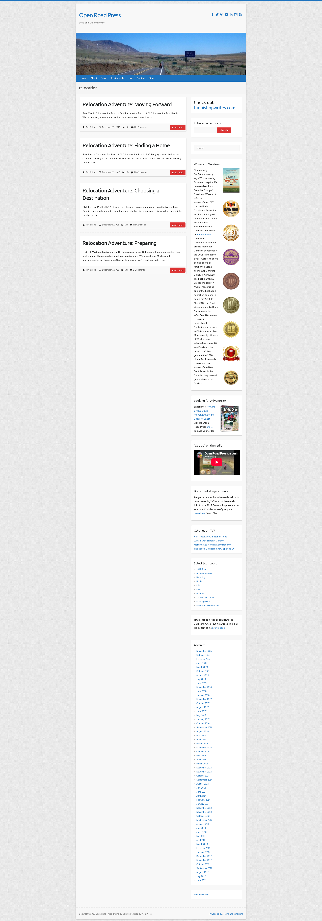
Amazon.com (204, 234)
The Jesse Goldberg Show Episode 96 (214, 548)
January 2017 (202, 719)
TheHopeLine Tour (205, 597)
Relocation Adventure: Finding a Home (126, 145)
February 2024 (203, 659)
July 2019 (201, 679)
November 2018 (204, 687)
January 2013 (202, 852)
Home (84, 78)
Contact (141, 78)
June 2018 (201, 691)
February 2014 (203, 800)
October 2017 (202, 703)
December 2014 (204, 767)
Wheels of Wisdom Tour (208, 605)
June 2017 (201, 711)
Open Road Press (100, 14)
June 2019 (201, 683)
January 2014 (202, 804)
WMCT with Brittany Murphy (209, 540)
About (94, 78)
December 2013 (204, 808)
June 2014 (201, 792)
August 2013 (202, 824)
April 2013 (201, 840)
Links (130, 78)
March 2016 (202, 743)
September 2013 (204, 820)
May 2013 (201, 836)
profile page (218, 627)
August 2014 (202, 784)
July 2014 (201, 788)
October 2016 (202, 723)
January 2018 (202, 695)
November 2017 (204, 699)
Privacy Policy (201, 894)
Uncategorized (203, 601)
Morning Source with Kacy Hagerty (212, 544)
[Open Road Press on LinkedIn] (231, 14)
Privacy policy (215, 914)
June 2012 (201, 880)
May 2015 (201, 755)
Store (151, 78)
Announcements (204, 573)
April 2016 (201, 739)
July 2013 (201, 828)
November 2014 (204, 771)
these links (199, 513)
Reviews (200, 593)
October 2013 (202, 816)
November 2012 (204, 860)
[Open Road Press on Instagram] (236, 14)
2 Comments (139, 270)
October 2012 (202, 864)
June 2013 (201, 832)
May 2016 (201, 735)
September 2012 (204, 868)
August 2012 (202, 872)
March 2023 (202, 667)
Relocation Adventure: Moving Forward (127, 104)
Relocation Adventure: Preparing (120, 243)
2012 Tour (201, 569)
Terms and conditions (233, 914)
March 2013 (202, 844)
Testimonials (117, 78)
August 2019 (202, 675)
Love (198, 589)
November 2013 (204, 812)
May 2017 (201, 715)
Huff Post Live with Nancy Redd (210, 536)
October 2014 (202, 775)
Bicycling (200, 577)
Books (104, 78)
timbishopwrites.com (214, 107)
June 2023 (201, 663)
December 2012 (204, 856)
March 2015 (202, 763)
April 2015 (201, 759)
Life (127, 127)
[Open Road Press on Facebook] (212, 14)
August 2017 (202, 707)
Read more (177, 127)
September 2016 (204, 727)
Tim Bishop (91, 127)
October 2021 (202, 671)
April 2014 (201, 796)
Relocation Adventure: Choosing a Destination (121, 194)
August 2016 (202, 731)
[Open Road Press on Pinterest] (222, 14)
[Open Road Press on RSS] (240, 14)
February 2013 (203, 848)
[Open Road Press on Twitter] (217, 14)
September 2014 (204, 780)
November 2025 (204, 651)
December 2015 (204, 747)
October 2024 (202, 655)
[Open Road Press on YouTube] (226, 14)
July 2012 (201, 876)
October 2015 (202, 751)
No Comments (140, 127)
